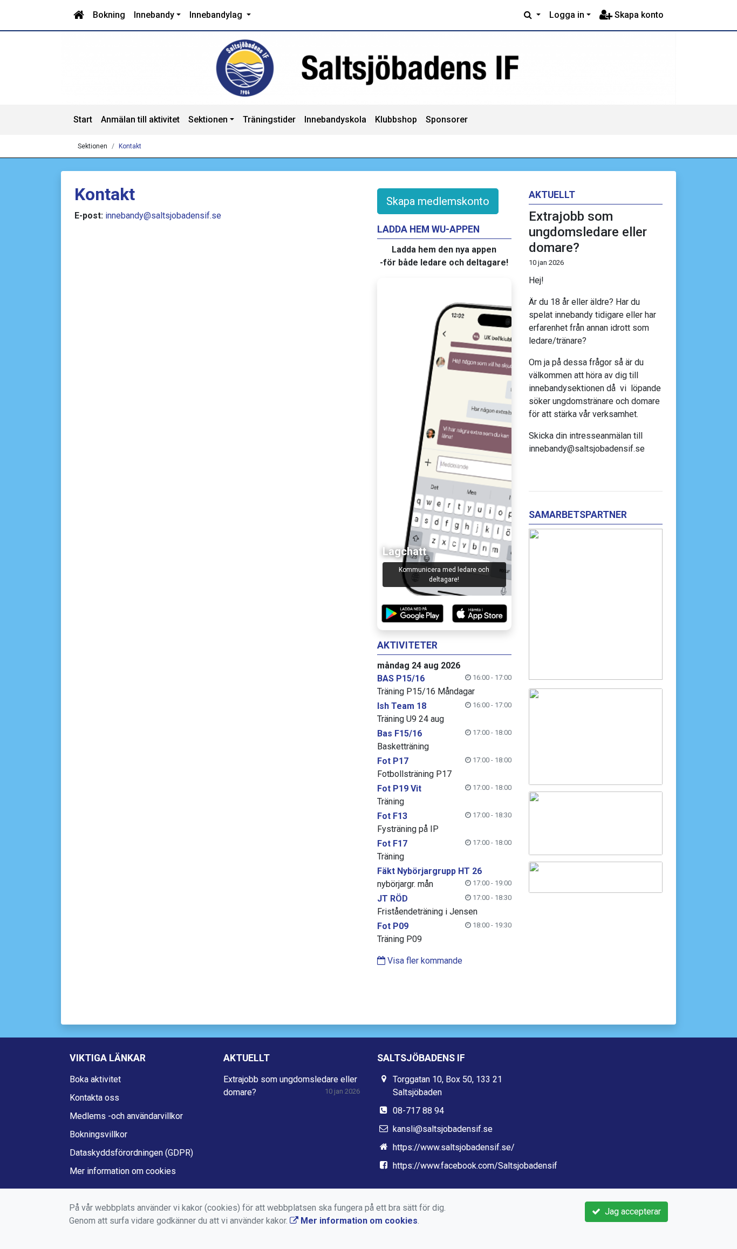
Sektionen (208, 119)
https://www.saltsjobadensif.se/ (454, 1147)
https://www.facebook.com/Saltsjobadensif (475, 1166)
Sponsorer (447, 119)
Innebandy (154, 15)
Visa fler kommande (423, 960)
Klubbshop (396, 119)
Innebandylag (216, 15)
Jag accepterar (630, 1211)
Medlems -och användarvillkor (126, 1116)
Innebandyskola (335, 119)
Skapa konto (638, 15)
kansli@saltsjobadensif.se (443, 1129)
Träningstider (269, 119)
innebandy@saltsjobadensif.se (163, 215)
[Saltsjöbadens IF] (368, 68)
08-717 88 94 (418, 1110)
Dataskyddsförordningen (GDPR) (131, 1153)
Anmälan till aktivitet (140, 119)
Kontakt (130, 146)
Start (82, 119)
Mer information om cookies (123, 1171)
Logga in (566, 15)
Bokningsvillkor (98, 1134)
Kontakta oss (94, 1098)
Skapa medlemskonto (437, 201)
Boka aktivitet (95, 1079)
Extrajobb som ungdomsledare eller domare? (588, 232)
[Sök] (532, 15)
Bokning (109, 15)
